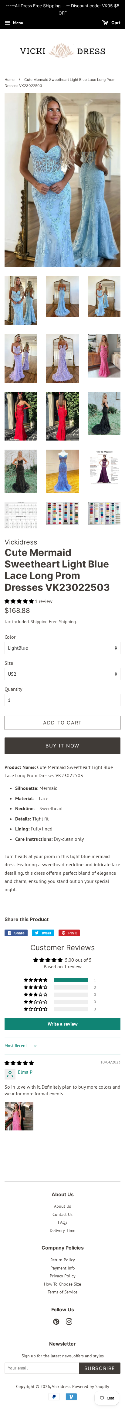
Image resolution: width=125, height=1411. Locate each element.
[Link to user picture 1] (19, 1116)
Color (10, 637)
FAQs (62, 1222)
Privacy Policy (63, 1276)
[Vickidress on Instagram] (69, 1323)
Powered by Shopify (90, 1386)
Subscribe (99, 1368)
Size (9, 663)
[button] (20, 601)
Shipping (39, 621)
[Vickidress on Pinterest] (56, 1323)
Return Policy (62, 1260)
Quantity (13, 689)
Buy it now (62, 746)
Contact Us (62, 1214)
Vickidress (61, 1386)
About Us (62, 1206)
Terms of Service (62, 1292)
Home (10, 79)
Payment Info (62, 1268)
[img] (19, 1063)
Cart (115, 22)
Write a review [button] (63, 1024)
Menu (17, 22)
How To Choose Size (62, 1284)
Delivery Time (62, 1230)
